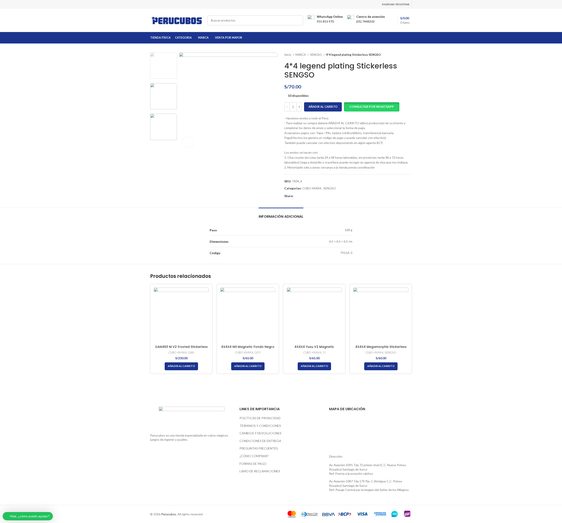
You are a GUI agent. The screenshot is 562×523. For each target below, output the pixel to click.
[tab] (281, 214)
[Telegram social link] (317, 196)
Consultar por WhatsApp (371, 106)
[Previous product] (401, 55)
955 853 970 (325, 21)
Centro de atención (370, 16)
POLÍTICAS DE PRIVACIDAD (260, 418)
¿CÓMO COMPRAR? (254, 456)
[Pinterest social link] (307, 196)
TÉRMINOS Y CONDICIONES (260, 426)
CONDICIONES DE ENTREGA (260, 441)
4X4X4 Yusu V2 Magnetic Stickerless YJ (314, 349)
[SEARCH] (298, 20)
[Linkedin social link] (312, 196)
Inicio (288, 54)
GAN (191, 352)
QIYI (257, 352)
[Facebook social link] (297, 196)
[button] (371, 106)
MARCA (300, 54)
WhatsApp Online (330, 16)
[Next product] (409, 55)
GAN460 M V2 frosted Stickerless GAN (181, 349)
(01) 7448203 (365, 21)
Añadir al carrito (322, 106)
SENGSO (316, 54)
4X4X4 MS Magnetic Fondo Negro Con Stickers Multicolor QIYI (247, 349)
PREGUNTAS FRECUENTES (259, 448)
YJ (324, 352)
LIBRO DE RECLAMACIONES (260, 471)
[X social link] (302, 196)
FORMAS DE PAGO (253, 463)
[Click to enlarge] (187, 142)
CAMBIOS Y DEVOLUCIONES (260, 433)
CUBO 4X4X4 (311, 188)
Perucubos (168, 514)
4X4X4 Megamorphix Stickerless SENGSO (381, 349)
